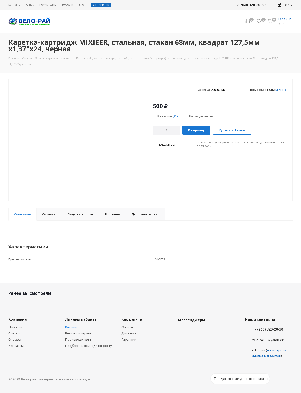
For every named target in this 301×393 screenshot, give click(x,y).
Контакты (16, 345)
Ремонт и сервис (78, 333)
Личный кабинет (81, 319)
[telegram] (272, 4)
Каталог (71, 327)
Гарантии (128, 339)
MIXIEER (280, 90)
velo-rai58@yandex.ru (268, 340)
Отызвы (14, 339)
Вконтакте (182, 330)
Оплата (127, 327)
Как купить (131, 319)
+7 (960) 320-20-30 (267, 329)
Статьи (14, 333)
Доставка (128, 333)
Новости (15, 327)
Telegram (193, 330)
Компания (17, 319)
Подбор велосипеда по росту (88, 345)
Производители (78, 339)
